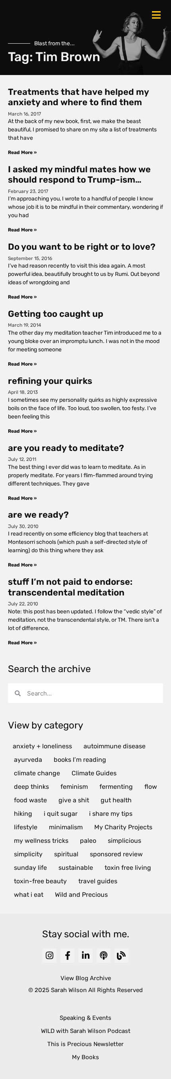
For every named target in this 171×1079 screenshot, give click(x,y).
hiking (23, 813)
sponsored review (116, 854)
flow (150, 786)
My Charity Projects (123, 827)
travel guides (97, 881)
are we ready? (38, 514)
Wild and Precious (81, 894)
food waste (30, 800)
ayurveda (28, 759)
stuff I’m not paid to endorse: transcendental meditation (70, 586)
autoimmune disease (115, 746)
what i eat (28, 894)
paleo (88, 840)
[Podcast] (104, 955)
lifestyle (25, 827)
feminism (74, 786)
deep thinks (31, 786)
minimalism (66, 827)
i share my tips (110, 813)
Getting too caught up (55, 313)
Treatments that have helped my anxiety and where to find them (78, 97)
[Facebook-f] (67, 955)
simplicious (124, 840)
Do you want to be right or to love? (81, 246)
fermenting (116, 786)
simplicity (28, 854)
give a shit (73, 800)
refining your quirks (50, 381)
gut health (116, 800)
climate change (37, 773)
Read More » (22, 152)
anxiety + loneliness (42, 746)
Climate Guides (94, 773)
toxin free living (128, 867)
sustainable (75, 867)
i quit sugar (61, 813)
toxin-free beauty (40, 881)
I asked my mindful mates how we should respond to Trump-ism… (79, 174)
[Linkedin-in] (85, 955)
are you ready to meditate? (66, 448)
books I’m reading (80, 759)
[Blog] (121, 955)
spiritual (66, 854)
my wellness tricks (41, 840)
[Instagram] (49, 955)
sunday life (30, 867)
